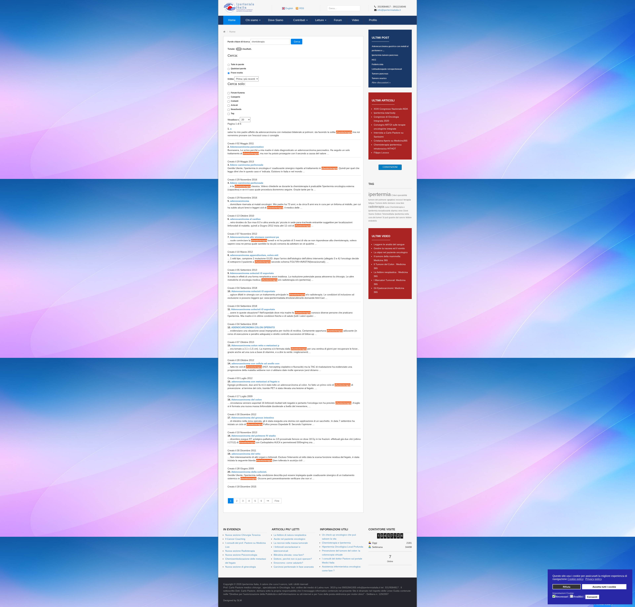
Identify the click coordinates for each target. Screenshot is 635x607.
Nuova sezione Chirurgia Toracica (242, 535)
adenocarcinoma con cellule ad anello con (255, 363)
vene (400, 211)
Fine (277, 500)
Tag (232, 113)
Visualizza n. (233, 120)
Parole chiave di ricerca (239, 42)
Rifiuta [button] (566, 586)
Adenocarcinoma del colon (246, 399)
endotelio (372, 221)
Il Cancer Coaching (235, 539)
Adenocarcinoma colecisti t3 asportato (252, 273)
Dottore (378, 214)
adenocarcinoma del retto (246, 453)
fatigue (371, 203)
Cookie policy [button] (576, 579)
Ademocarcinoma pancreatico (247, 146)
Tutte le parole (237, 64)
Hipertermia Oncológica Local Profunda (342, 546)
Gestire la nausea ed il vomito (389, 248)
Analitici (578, 596)
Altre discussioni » (381, 82)
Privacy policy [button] (593, 579)
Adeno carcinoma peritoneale (246, 165)
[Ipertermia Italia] (239, 7)
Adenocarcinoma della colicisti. (249, 471)
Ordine (231, 79)
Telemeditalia (388, 214)
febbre (409, 217)
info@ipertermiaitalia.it (389, 10)
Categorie (235, 97)
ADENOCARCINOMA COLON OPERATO (253, 327)
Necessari (561, 596)
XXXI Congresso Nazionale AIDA (391, 109)
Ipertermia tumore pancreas (385, 55)
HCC (374, 60)
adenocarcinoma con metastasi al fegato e (255, 381)
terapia (407, 199)
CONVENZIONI (390, 167)
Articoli (234, 105)
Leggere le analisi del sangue (389, 244)
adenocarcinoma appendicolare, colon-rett (254, 255)
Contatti (234, 101)
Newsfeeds (236, 109)
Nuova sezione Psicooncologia (241, 554)
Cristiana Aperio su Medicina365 (390, 140)
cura (387, 207)
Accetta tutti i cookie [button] (604, 586)
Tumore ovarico (379, 78)
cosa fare (400, 203)
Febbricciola (377, 64)
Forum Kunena (238, 93)
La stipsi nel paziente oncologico (391, 252)
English (289, 8)
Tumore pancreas (380, 74)
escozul (399, 200)
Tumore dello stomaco (385, 203)
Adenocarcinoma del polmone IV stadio (253, 435)
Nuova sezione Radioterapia (240, 551)
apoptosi (391, 199)
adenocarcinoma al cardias (245, 219)
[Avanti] (268, 500)
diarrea (394, 211)
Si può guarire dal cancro (393, 217)
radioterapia (376, 206)
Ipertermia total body (384, 112)
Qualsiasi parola (238, 68)
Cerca (297, 41)
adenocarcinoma (239, 201)
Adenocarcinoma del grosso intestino (252, 417)
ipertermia (379, 194)
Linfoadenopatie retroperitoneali (387, 69)
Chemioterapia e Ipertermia (336, 542)
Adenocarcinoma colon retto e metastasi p (255, 345)
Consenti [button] (592, 597)
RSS (301, 8)
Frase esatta (237, 73)
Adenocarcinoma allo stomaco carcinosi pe (254, 237)
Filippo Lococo (381, 152)
